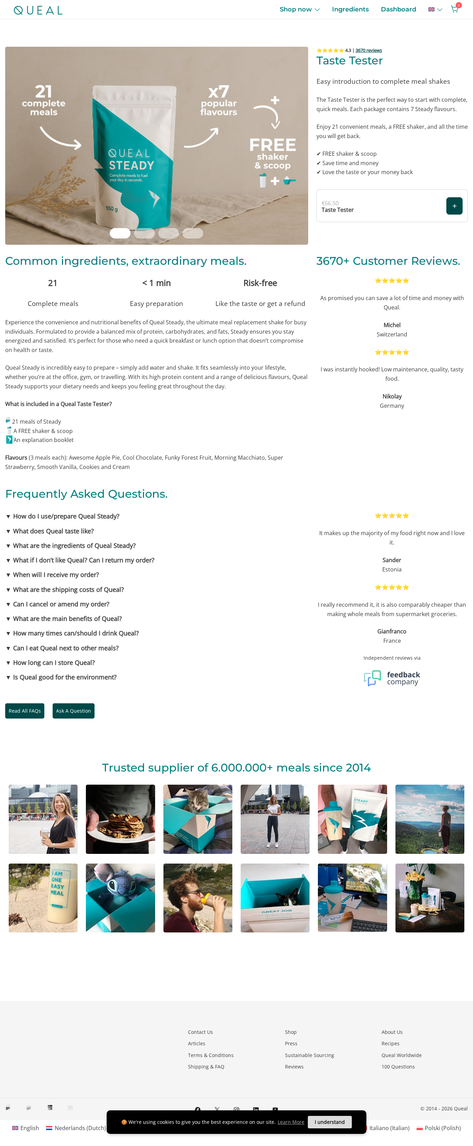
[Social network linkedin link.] (256, 1109)
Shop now (296, 9)
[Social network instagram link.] (236, 1109)
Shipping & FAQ (206, 1066)
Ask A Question (73, 710)
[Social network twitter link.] (217, 1109)
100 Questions (398, 1066)
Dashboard (398, 9)
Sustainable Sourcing (309, 1055)
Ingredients (350, 9)
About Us (392, 1032)
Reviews (294, 1066)
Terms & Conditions (211, 1055)
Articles (196, 1043)
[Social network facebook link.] (197, 1109)
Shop (291, 1032)
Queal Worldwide (402, 1055)
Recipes (391, 1043)
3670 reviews (369, 50)
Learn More (291, 1122)
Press (291, 1043)
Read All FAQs (25, 710)
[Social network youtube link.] (275, 1109)
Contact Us (200, 1032)
